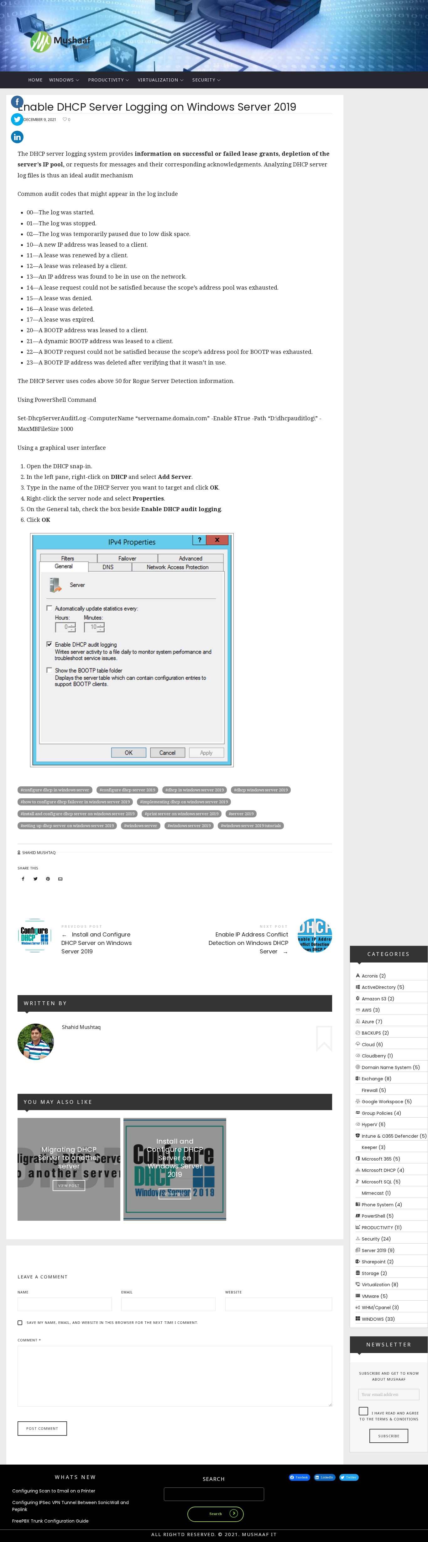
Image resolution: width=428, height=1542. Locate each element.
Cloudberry (374, 1056)
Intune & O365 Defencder (390, 1136)
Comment (29, 1340)
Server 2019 (374, 1250)
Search (214, 1478)
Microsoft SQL (377, 1181)
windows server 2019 (190, 825)
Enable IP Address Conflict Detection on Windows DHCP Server (253, 939)
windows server (141, 825)
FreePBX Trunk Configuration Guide (50, 1521)
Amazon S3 (374, 998)
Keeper (369, 1147)
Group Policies (377, 1113)
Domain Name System (386, 1067)
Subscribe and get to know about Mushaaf (389, 1376)
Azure (368, 1021)
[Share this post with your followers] (35, 879)
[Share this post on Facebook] (23, 879)
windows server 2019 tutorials (252, 825)
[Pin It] (48, 879)
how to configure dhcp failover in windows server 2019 (76, 802)
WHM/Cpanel (376, 1307)
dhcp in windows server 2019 (196, 790)
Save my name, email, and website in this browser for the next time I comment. (112, 1322)
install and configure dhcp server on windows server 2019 (78, 813)
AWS (367, 1010)
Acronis (370, 976)
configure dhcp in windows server (56, 790)
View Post (69, 1185)
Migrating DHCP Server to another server (69, 1158)
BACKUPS (371, 1033)
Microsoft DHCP (379, 1170)
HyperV (369, 1124)
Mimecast (373, 1193)
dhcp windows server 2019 (262, 790)
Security (203, 80)
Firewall (370, 1090)
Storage (370, 1273)
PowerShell (373, 1216)
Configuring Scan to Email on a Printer (53, 1491)
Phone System (378, 1204)
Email (127, 1292)
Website (233, 1292)
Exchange (372, 1079)
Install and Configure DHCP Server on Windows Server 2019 (96, 939)
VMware (370, 1296)
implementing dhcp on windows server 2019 (185, 802)
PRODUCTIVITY (106, 80)
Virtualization (158, 80)
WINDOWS (61, 80)
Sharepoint (374, 1262)
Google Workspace (382, 1102)
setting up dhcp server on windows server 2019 (68, 825)
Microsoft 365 (377, 1159)
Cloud (368, 1044)
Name (23, 1292)
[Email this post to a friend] (60, 879)
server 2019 (242, 813)
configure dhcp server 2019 (128, 790)
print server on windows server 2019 (182, 813)
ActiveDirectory (379, 987)
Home (35, 80)
